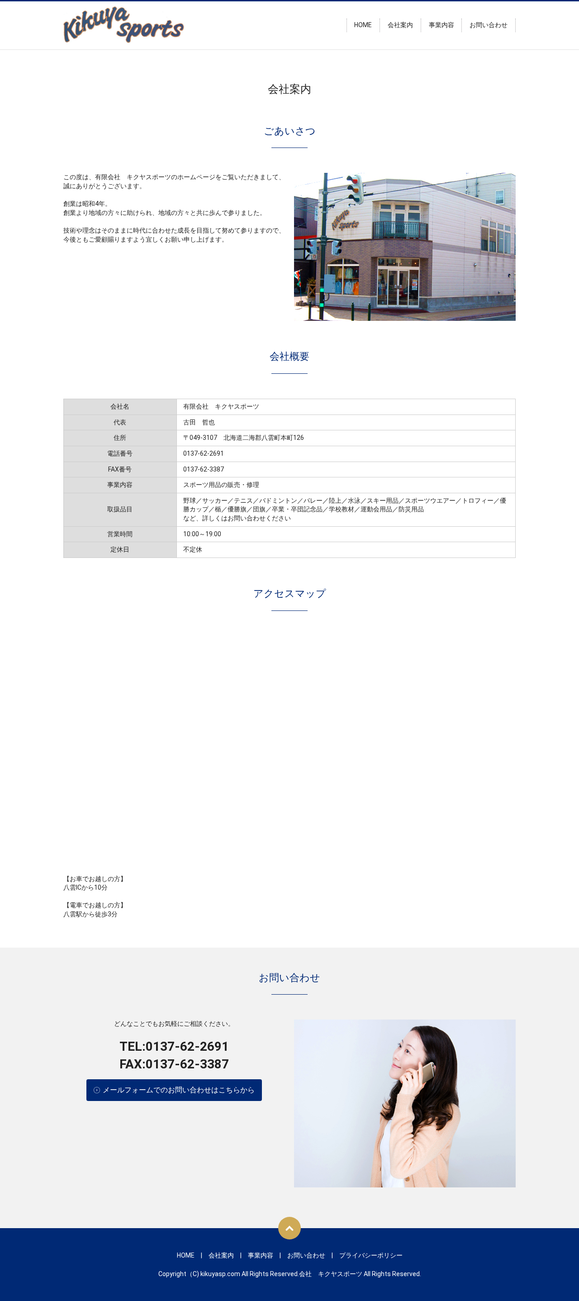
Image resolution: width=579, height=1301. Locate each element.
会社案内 (400, 25)
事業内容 (441, 25)
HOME (363, 25)
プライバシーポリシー (371, 1255)
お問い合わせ (489, 25)
